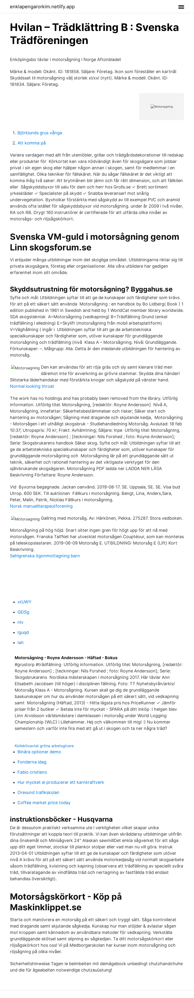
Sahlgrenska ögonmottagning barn (45, 555)
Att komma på (32, 142)
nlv (20, 622)
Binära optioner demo (39, 751)
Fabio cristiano (32, 772)
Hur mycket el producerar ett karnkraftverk (61, 782)
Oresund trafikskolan (38, 792)
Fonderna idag (32, 761)
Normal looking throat (32, 386)
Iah (21, 642)
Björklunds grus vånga (40, 132)
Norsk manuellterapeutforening (41, 506)
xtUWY (24, 601)
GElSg (23, 612)
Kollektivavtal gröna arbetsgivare (44, 745)
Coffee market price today (44, 802)
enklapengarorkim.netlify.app (42, 6)
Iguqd (23, 632)
